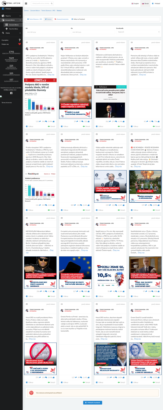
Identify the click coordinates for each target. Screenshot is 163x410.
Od (26, 28)
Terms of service (7, 102)
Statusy (59, 10)
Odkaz (30, 126)
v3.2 (11, 89)
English (136, 3)
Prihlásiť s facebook (93, 402)
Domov (26, 10)
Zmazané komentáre (62, 19)
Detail (52, 126)
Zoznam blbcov (14, 25)
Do (72, 28)
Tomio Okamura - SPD (48, 10)
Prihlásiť (157, 3)
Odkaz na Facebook (79, 19)
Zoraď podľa (119, 28)
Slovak (147, 3)
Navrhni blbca (13, 29)
